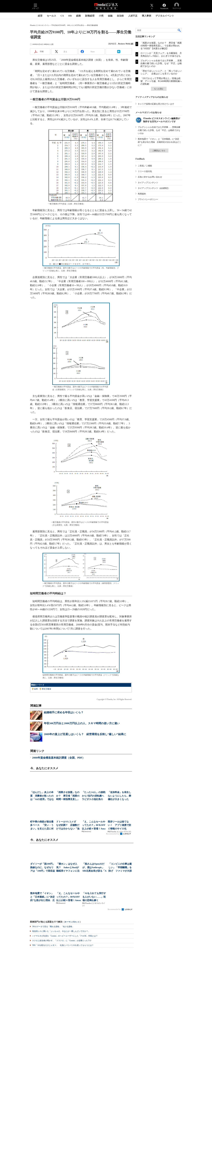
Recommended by (113, 834)
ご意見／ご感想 (145, 166)
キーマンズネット (72, 922)
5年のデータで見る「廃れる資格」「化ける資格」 (53, 926)
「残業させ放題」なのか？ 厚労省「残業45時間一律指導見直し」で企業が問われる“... (68, 796)
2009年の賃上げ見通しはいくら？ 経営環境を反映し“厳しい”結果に (85, 734)
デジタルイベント (165, 15)
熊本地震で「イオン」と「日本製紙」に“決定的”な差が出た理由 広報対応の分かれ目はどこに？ (159, 142)
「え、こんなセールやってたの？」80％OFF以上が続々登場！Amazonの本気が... (94, 825)
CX (62, 15)
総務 (78, 15)
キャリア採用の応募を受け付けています (156, 104)
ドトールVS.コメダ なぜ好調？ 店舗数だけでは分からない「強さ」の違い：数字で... (67, 825)
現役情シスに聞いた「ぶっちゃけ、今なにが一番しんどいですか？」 (61, 931)
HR (70, 15)
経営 (40, 15)
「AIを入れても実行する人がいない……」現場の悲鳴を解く (94, 896)
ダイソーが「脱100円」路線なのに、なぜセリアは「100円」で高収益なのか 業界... (42, 868)
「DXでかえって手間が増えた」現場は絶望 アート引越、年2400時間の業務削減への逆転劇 (161, 81)
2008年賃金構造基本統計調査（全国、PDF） (58, 757)
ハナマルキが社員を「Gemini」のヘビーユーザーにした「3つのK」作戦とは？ (65, 936)
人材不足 (133, 15)
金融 (110, 15)
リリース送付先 (145, 171)
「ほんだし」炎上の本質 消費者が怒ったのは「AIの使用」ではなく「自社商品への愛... (42, 796)
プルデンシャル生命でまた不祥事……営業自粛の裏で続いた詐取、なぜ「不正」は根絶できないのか (161, 63)
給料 (36, 689)
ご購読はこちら (158, 150)
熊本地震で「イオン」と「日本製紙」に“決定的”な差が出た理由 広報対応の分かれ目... (42, 897)
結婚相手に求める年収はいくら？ (63, 712)
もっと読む (158, 89)
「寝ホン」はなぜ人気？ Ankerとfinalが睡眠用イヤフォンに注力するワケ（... (68, 868)
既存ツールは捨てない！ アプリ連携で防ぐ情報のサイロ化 (119, 825)
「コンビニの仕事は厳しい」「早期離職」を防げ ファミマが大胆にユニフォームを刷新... (120, 868)
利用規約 (142, 194)
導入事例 (146, 15)
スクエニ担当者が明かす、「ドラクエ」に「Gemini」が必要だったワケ (62, 940)
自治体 (120, 15)
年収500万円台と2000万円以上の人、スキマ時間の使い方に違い (82, 723)
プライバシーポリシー (148, 199)
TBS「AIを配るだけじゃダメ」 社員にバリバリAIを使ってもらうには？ (63, 945)
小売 (101, 15)
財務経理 (90, 15)
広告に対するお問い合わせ (150, 177)
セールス (51, 15)
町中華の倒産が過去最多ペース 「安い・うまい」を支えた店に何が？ (42, 825)
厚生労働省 (46, 689)
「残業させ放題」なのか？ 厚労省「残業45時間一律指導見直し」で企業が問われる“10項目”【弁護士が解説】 (161, 46)
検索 (179, 30)
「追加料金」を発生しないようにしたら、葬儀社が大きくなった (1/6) (119, 796)
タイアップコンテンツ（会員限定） (154, 188)
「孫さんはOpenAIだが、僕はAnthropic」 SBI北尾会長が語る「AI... (94, 868)
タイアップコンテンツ (148, 182)
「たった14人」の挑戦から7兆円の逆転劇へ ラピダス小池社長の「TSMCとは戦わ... (94, 796)
